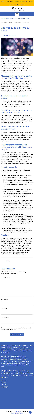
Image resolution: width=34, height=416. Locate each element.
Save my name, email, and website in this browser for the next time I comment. (16, 328)
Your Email (4, 308)
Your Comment (5, 277)
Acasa (2, 1)
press (8, 261)
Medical (17, 1)
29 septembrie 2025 (7, 35)
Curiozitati (22, 1)
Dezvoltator (4, 388)
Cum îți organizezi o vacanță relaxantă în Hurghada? (16, 18)
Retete (11, 1)
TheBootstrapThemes (17, 413)
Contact (23, 4)
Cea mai (11, 4)
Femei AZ (4, 384)
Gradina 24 (4, 381)
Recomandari (29, 1)
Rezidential (4, 386)
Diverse (7, 1)
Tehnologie (17, 4)
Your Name (4, 299)
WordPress (17, 411)
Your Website (5, 317)
